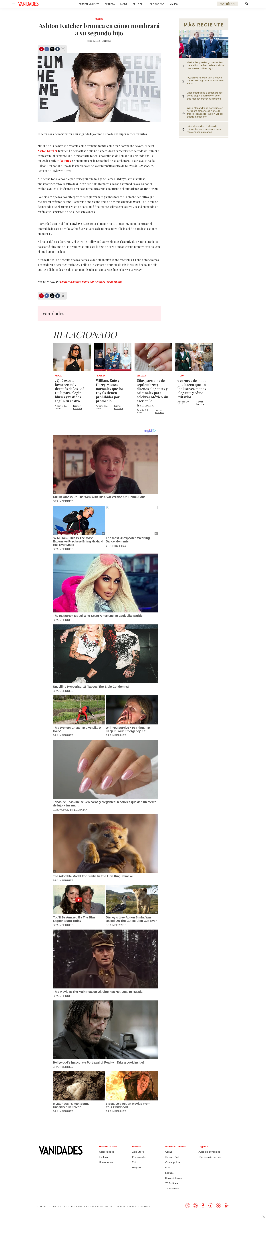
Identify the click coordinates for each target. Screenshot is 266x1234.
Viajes (174, 4)
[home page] (28, 3)
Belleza (137, 4)
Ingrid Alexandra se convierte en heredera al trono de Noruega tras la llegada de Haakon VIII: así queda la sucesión (205, 112)
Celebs (99, 19)
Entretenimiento (89, 4)
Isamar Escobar (77, 407)
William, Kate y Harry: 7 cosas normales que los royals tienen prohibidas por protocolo (109, 390)
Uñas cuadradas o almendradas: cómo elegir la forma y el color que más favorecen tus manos (205, 95)
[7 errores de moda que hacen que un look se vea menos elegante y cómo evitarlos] (194, 357)
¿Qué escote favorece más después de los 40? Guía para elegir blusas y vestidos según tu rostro (69, 390)
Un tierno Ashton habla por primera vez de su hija (91, 282)
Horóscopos (156, 4)
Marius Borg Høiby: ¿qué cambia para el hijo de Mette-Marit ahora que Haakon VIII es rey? (205, 65)
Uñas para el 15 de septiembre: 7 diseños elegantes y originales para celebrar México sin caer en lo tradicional (152, 392)
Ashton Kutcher (47, 151)
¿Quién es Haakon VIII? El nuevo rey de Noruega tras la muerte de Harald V (205, 80)
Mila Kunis (64, 161)
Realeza (110, 4)
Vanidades (106, 40)
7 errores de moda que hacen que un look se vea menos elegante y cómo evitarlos (191, 388)
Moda (123, 4)
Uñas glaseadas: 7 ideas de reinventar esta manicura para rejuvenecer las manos (204, 129)
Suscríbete (227, 3)
